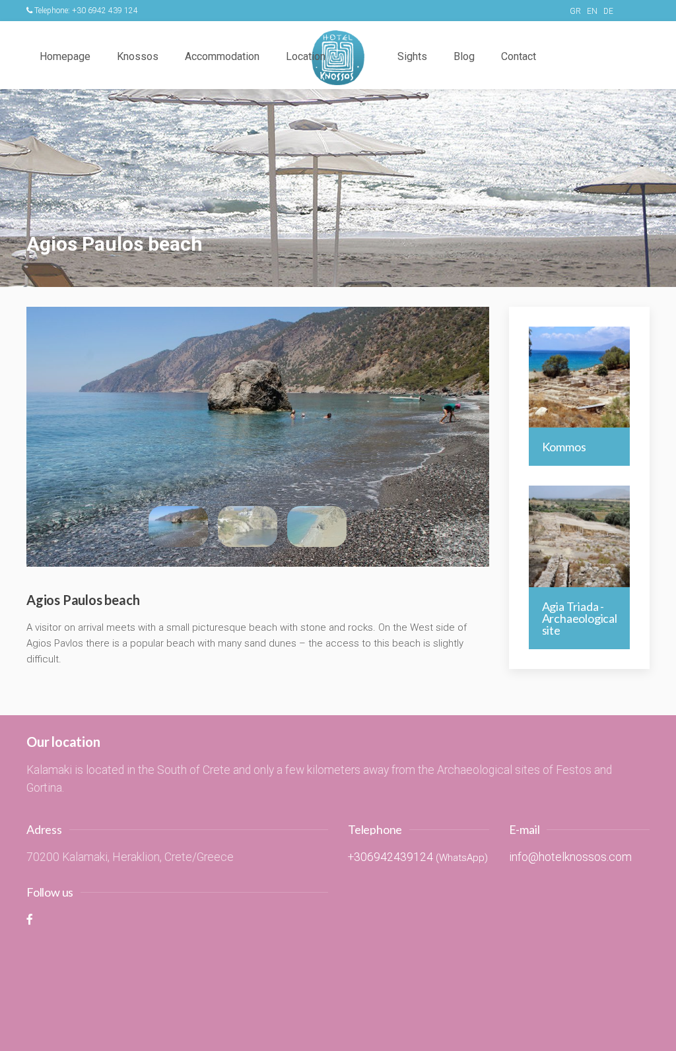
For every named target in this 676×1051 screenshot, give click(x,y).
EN (592, 11)
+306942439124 (390, 857)
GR (575, 11)
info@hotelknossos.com (570, 857)
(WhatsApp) (462, 858)
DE (608, 11)
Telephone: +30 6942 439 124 (86, 10)
